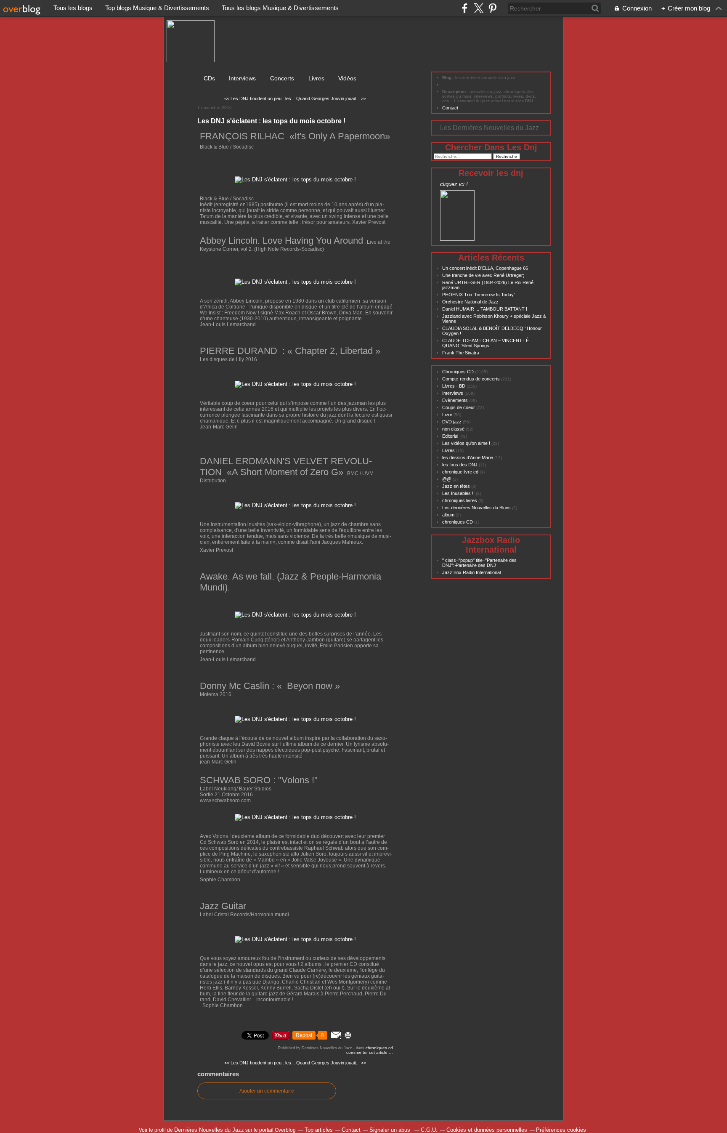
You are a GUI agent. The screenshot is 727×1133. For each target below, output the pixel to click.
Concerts (283, 78)
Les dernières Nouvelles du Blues (476, 507)
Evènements (455, 400)
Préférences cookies (561, 1130)
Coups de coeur (458, 407)
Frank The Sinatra (460, 352)
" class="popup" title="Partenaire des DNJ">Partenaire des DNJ (479, 563)
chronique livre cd (460, 471)
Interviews (243, 78)
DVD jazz (452, 421)
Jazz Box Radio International (471, 572)
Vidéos (347, 78)
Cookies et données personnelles (486, 1130)
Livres (316, 78)
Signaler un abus (390, 1130)
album (448, 514)
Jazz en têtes (456, 486)
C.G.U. (429, 1130)
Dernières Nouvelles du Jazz (209, 1130)
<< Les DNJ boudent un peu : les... (259, 98)
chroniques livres (459, 500)
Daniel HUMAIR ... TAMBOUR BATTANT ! (484, 308)
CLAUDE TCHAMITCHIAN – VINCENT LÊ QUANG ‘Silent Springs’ (485, 343)
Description (454, 91)
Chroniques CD (379, 1047)
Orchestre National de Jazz (470, 301)
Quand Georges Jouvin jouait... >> (331, 98)
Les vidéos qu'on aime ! (466, 443)
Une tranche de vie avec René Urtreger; (483, 275)
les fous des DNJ (460, 464)
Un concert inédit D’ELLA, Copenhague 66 (485, 268)
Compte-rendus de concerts (471, 378)
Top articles (319, 1130)
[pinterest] (492, 8)
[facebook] (464, 8)
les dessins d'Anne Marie (467, 457)
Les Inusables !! (458, 493)
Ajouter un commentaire (266, 1091)
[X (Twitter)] (478, 8)
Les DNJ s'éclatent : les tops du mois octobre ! (271, 121)
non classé (453, 428)
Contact (450, 107)
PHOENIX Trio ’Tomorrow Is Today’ (478, 294)
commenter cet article (367, 1052)
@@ (446, 478)
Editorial (450, 436)
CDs (209, 78)
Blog (446, 77)
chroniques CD (457, 521)
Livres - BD (453, 385)
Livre (447, 414)
